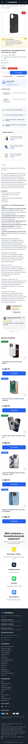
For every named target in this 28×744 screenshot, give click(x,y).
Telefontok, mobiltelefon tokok (12, 5)
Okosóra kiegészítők (5, 652)
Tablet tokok (3, 656)
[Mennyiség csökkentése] (2, 73)
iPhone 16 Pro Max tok (6, 7)
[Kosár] (25, 2)
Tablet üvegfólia (4, 657)
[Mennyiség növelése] (8, 73)
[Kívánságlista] (22, 2)
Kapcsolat (3, 691)
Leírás (3, 164)
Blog (2, 692)
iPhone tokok (22, 5)
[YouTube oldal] (13, 706)
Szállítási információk (5, 683)
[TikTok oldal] (9, 706)
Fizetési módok (4, 685)
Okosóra (3, 667)
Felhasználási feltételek (6, 689)
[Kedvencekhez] (24, 357)
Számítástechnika (5, 661)
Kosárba (19, 72)
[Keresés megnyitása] (19, 2)
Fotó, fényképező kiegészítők (7, 673)
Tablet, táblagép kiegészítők (7, 659)
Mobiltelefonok (4, 669)
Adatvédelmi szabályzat (6, 687)
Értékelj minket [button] (16, 312)
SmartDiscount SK (5, 700)
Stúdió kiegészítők (5, 671)
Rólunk (2, 681)
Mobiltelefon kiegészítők (6, 650)
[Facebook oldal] (2, 706)
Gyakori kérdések (5, 694)
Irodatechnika (4, 663)
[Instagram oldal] (6, 706)
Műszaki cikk (4, 665)
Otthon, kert (3, 675)
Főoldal (2, 5)
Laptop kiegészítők (5, 654)
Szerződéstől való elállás (6, 698)
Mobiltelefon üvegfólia (5, 648)
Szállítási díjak (9, 84)
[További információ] (25, 39)
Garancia (3, 696)
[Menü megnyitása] (2, 2)
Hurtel (6, 60)
